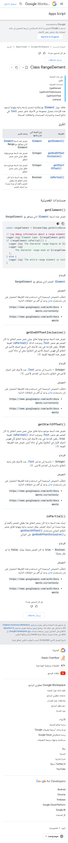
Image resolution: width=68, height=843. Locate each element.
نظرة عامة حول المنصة (56, 690)
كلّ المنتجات (60, 815)
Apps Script (57, 14)
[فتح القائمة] (62, 4)
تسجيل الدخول (10, 4)
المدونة (62, 754)
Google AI (60, 810)
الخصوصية (53, 828)
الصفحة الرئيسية (59, 47)
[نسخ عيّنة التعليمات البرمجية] (62, 223)
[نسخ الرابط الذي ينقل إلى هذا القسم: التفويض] (54, 290)
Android (61, 789)
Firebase (61, 799)
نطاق (50, 300)
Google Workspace (40, 47)
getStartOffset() (57, 167)
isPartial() (57, 177)
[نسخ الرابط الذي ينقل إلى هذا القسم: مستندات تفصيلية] (37, 200)
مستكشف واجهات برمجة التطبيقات (51, 740)
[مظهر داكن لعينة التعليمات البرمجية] (57, 223)
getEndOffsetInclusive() (55, 154)
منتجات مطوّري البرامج (56, 695)
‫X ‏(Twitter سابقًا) (57, 764)
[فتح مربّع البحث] (21, 4)
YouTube (60, 769)
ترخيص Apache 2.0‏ (12, 628)
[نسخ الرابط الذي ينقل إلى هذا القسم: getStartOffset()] (34, 424)
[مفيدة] (44, 53)
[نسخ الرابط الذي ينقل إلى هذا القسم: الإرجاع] (56, 275)
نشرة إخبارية (60, 759)
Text (14, 111)
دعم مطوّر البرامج (58, 705)
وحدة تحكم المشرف (57, 724)
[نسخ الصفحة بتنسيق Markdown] (16, 67)
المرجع (9, 47)
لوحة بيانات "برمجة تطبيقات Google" (49, 729)
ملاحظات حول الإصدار (56, 700)
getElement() (56, 140)
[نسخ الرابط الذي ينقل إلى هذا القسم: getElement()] (41, 210)
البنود (63, 828)
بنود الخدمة (60, 711)
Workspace (44, 4)
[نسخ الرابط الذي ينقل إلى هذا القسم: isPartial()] (42, 516)
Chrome (61, 794)
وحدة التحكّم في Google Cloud (51, 735)
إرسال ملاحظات (55, 59)
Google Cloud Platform (54, 804)
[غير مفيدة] (39, 53)
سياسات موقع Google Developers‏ (23, 631)
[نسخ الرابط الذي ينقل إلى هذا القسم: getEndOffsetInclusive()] (22, 333)
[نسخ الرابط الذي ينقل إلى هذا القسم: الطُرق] (55, 124)
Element (49, 107)
